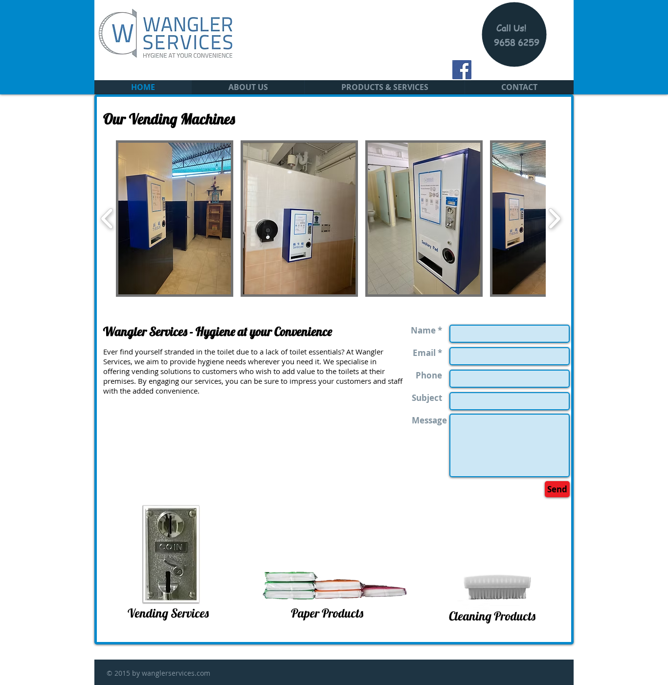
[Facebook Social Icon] (461, 69)
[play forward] (554, 218)
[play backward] (107, 218)
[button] (384, 87)
